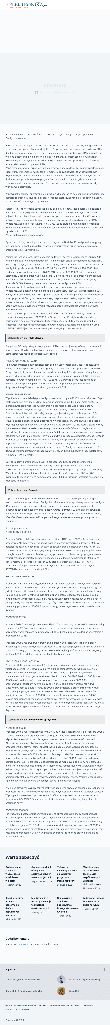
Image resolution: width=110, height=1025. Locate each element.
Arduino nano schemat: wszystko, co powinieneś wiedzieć (13, 874)
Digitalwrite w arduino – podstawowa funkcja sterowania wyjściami (67, 905)
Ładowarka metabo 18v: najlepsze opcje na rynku (93, 901)
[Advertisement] (55, 31)
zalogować (23, 944)
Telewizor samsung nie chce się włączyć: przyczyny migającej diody (67, 874)
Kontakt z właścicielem (17, 1010)
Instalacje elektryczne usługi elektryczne (71, 1006)
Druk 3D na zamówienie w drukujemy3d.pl (25, 1006)
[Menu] (103, 5)
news (72, 92)
